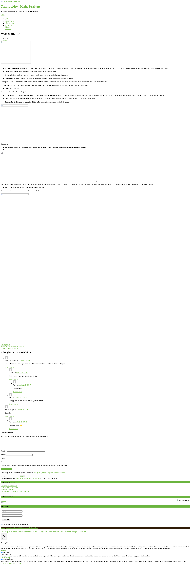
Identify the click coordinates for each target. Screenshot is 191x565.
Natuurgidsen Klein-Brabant (20, 6)
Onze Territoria (9, 23)
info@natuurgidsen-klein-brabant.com (27, 478)
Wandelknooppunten (7, 489)
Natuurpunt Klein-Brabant (9, 486)
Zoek (6, 18)
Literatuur (8, 29)
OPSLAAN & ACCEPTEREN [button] (11, 563)
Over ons (8, 20)
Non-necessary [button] (5, 558)
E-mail (3, 458)
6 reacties (4, 40)
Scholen (7, 27)
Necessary (6, 552)
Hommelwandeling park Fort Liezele (12, 346)
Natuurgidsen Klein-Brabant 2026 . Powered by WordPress (19, 528)
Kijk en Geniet (9, 22)
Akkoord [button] (83, 532)
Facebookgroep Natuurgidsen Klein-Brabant (15, 491)
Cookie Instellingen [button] (71, 532)
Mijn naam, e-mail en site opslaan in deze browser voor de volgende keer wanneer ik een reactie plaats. (35, 465)
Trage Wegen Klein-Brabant (10, 487)
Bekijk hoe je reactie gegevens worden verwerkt (49, 472)
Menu (2, 15)
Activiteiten (8, 25)
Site (2, 462)
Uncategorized (5, 345)
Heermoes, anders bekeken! (9, 348)
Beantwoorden (9, 367)
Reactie (4, 451)
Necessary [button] (4, 550)
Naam (3, 454)
